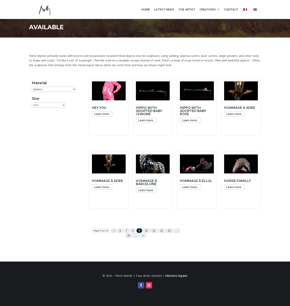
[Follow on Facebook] (141, 285)
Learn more (101, 114)
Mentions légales (176, 276)
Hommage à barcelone (146, 182)
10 (146, 230)
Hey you (99, 108)
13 (169, 230)
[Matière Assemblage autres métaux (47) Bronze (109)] (54, 89)
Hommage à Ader (239, 108)
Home (145, 9)
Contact (231, 9)
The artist (187, 9)
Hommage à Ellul (196, 181)
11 (154, 230)
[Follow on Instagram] (149, 285)
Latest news (164, 9)
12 (161, 230)
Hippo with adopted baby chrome (149, 111)
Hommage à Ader (107, 181)
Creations (208, 9)
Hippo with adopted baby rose (193, 111)
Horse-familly (237, 181)
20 (128, 235)
